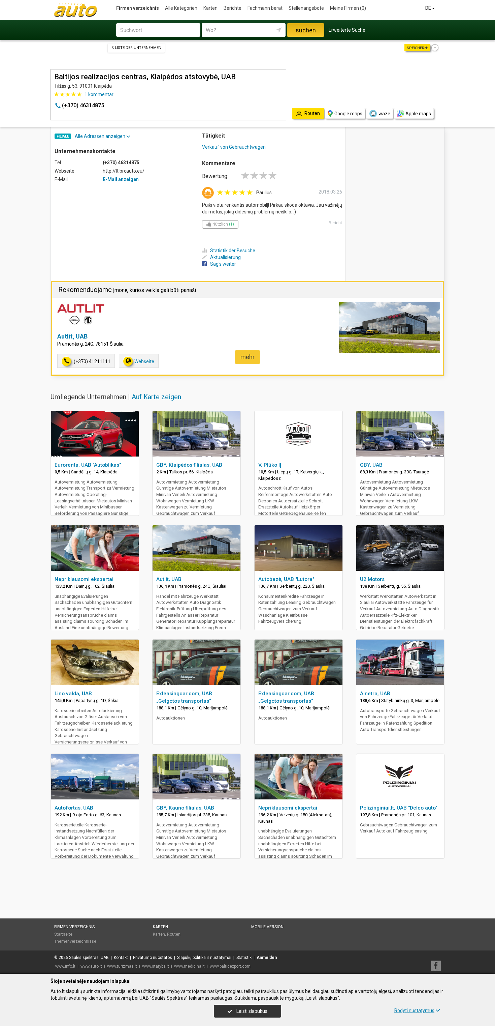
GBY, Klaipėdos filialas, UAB (189, 465)
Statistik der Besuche (232, 250)
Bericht (335, 223)
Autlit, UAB (72, 336)
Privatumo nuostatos (152, 957)
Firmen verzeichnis (137, 8)
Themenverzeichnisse (75, 941)
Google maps (348, 113)
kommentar (99, 94)
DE (428, 8)
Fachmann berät (265, 8)
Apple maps (418, 113)
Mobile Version (267, 927)
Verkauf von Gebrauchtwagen (234, 147)
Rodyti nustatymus (414, 1010)
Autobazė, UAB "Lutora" (286, 579)
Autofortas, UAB (74, 808)
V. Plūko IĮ (269, 465)
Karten (210, 8)
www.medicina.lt (189, 966)
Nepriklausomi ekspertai (84, 579)
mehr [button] (247, 356)
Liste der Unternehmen (138, 48)
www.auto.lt (91, 966)
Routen (173, 934)
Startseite (63, 934)
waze (384, 113)
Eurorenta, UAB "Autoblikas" (88, 465)
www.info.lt (65, 966)
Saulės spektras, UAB (89, 957)
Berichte (232, 8)
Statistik (244, 957)
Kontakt (121, 957)
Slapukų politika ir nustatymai (204, 957)
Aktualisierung (225, 257)
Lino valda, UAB (73, 694)
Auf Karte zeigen (156, 397)
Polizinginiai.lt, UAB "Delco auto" (398, 808)
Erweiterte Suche (347, 30)
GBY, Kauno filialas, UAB (185, 808)
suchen (306, 30)
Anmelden (267, 957)
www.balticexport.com (230, 966)
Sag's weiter (223, 264)
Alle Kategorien (181, 8)
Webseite (144, 361)
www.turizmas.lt (122, 966)
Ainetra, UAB (375, 694)
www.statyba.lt (155, 966)
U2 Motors (372, 579)
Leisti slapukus (251, 1011)
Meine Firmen (348, 8)
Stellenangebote (306, 8)
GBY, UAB (371, 465)
